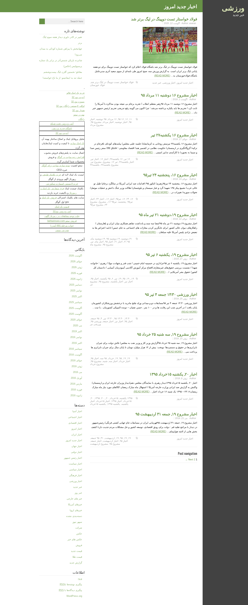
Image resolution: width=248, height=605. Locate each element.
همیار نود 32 (78, 110)
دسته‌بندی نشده (74, 516)
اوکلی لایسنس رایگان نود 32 (70, 106)
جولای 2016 (76, 360)
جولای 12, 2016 (180, 219)
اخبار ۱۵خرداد (103, 401)
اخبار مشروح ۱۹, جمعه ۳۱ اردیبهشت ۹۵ (166, 413)
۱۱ (130, 119)
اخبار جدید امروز (185, 82)
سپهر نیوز (77, 522)
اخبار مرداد (108, 122)
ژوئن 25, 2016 (180, 298)
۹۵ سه (103, 358)
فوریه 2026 (76, 273)
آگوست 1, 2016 (180, 99)
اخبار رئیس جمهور (73, 457)
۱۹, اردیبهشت (112, 438)
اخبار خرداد (124, 361)
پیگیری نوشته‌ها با (71, 584)
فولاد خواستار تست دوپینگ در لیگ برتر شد (164, 18)
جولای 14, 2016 (180, 179)
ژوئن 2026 (77, 267)
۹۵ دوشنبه (101, 119)
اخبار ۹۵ (109, 241)
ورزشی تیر (95, 324)
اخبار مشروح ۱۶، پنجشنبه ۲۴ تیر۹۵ (170, 174)
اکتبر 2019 (77, 331)
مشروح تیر (96, 162)
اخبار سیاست (75, 463)
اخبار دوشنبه (121, 122)
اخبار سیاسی (75, 469)
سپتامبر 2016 (75, 348)
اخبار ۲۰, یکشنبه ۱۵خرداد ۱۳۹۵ (173, 374)
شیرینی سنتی (62, 230)
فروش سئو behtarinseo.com (62, 221)
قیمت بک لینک (62, 206)
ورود (80, 578)
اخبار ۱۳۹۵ (116, 401)
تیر (92, 241)
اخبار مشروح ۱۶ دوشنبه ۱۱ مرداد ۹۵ (169, 95)
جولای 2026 (76, 261)
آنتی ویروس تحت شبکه (62, 123)
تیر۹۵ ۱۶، (112, 201)
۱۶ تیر (127, 159)
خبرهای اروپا (76, 510)
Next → (189, 459)
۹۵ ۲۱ (127, 241)
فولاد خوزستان (97, 85)
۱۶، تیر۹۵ (120, 198)
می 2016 (77, 372)
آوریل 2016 (76, 378)
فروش (79, 545)
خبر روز (78, 492)
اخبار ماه (99, 241)
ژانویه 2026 (76, 279)
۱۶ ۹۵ (121, 119)
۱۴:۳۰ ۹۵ (118, 318)
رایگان (81, 119)
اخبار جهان (77, 446)
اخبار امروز (76, 428)
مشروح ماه (95, 244)
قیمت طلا (77, 556)
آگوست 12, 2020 (172, 23)
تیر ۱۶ (115, 162)
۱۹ (128, 358)
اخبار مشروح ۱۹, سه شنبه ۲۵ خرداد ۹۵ (167, 334)
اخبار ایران (76, 434)
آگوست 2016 (75, 354)
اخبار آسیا (77, 411)
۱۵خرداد (114, 398)
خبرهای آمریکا (75, 504)
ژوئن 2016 (77, 366)
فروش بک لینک (49, 197)
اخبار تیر (95, 159)
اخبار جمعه (108, 321)
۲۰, (107, 398)
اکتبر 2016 (77, 343)
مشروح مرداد (96, 125)
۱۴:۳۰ (128, 318)
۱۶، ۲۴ (130, 198)
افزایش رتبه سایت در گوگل (70, 157)
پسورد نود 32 (78, 101)
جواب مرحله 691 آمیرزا (62, 225)
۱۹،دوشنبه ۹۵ (113, 238)
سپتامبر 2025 (75, 302)
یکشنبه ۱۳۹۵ (113, 404)
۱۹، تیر (118, 278)
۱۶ (126, 119)
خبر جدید (156, 82)
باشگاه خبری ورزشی (62, 128)
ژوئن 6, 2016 (181, 378)
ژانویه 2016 (76, 395)
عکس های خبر (75, 539)
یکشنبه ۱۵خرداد (98, 404)
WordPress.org (74, 596)
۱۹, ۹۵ (122, 358)
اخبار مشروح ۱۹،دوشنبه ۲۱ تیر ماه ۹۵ (168, 214)
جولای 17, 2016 (180, 139)
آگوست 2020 (75, 314)
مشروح (106, 162)
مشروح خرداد (97, 364)
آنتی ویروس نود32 (62, 211)
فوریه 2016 (76, 389)
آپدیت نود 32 (78, 97)
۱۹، (132, 278)
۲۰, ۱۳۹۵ (99, 398)
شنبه (105, 361)
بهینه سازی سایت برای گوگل (55, 165)
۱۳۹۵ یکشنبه (126, 398)
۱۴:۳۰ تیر (108, 318)
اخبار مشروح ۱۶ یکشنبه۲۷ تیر (174, 134)
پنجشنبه (122, 201)
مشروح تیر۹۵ (96, 204)
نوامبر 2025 (76, 290)
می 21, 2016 (181, 418)
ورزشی (233, 7)
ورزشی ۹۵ (96, 321)
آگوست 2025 (75, 308)
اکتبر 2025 (77, 296)
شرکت (78, 527)
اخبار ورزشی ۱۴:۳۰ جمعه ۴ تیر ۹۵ (171, 294)
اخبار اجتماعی (75, 417)
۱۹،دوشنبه (126, 238)
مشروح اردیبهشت (99, 443)
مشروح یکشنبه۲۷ (109, 164)
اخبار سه (113, 361)
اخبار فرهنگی (75, 475)
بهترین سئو (79, 114)
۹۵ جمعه (95, 318)
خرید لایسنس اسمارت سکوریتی (62, 183)
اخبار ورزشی (169, 82)
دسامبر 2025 (75, 284)
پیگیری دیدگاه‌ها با (70, 590)
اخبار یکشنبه (117, 281)
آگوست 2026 (75, 255)
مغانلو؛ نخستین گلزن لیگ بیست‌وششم (63, 72)
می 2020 (77, 325)
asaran (192, 23)
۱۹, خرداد (113, 358)
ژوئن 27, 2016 (180, 259)
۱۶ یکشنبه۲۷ (116, 159)
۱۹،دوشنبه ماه (98, 238)
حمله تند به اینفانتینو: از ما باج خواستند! (62, 77)
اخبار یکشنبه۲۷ (126, 162)
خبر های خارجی (74, 498)
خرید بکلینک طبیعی (51, 174)
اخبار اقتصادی (75, 423)
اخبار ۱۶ (104, 159)
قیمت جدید (76, 551)
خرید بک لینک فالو (76, 93)
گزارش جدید (76, 562)
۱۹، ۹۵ (126, 278)
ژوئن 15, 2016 (180, 338)
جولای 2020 (76, 319)
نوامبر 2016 (76, 337)
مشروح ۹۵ (96, 122)
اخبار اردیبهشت (110, 441)
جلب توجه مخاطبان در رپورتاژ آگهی (62, 216)
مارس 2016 (76, 383)
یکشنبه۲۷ (94, 164)
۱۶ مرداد (112, 119)
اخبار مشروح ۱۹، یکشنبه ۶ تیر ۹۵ (171, 254)
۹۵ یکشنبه (105, 278)
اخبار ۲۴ (100, 198)
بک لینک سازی (77, 143)
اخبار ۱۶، (110, 198)
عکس (79, 533)
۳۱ (102, 438)
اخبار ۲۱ (119, 241)
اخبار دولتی (76, 452)
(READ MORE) (162, 75)
